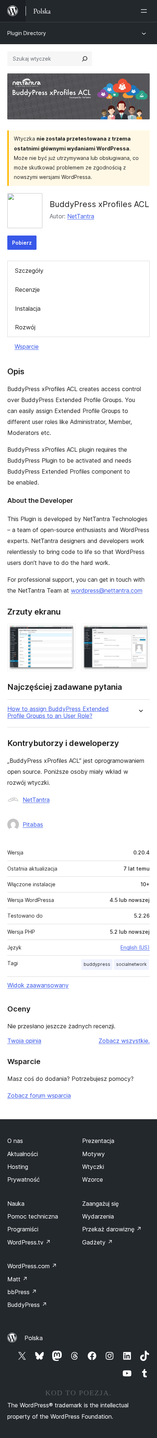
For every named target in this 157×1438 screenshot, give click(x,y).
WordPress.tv (29, 1242)
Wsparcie (27, 346)
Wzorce (92, 1179)
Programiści (22, 1229)
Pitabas (33, 824)
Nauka (15, 1203)
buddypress (97, 964)
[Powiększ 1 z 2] (65, 633)
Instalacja (28, 308)
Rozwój (25, 327)
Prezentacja (98, 1140)
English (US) (135, 947)
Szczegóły (29, 270)
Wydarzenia (98, 1216)
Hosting (17, 1166)
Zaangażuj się (100, 1203)
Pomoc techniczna (32, 1216)
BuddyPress (27, 1304)
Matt (17, 1279)
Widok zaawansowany (38, 985)
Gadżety (97, 1242)
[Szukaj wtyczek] (84, 58)
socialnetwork (131, 964)
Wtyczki (93, 1166)
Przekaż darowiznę (112, 1229)
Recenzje (27, 289)
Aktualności (22, 1154)
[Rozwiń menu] (145, 11)
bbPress (22, 1292)
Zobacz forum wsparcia (39, 1095)
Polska (33, 1338)
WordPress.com (32, 1266)
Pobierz (22, 243)
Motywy (93, 1154)
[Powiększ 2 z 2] (139, 633)
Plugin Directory (26, 33)
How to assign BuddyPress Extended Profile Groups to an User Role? (58, 712)
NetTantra (80, 216)
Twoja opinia (24, 1040)
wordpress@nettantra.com (106, 590)
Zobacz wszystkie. (124, 1040)
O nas (15, 1140)
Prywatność (23, 1179)
